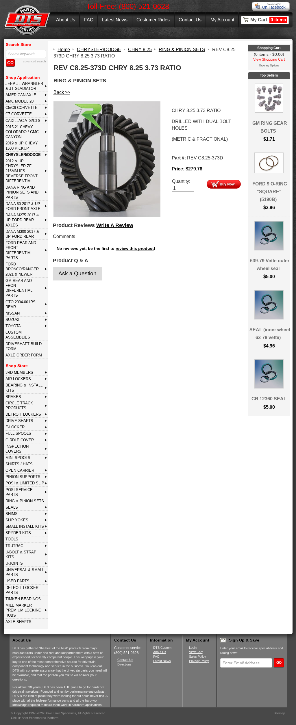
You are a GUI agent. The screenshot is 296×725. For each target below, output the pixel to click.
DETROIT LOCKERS (23, 414)
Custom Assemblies (17, 334)
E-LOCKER (15, 427)
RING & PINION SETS (24, 501)
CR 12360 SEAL (268, 398)
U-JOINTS (14, 563)
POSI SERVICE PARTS (19, 492)
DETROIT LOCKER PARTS (21, 590)
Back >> (61, 92)
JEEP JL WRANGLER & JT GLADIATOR (24, 86)
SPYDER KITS (18, 533)
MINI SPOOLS (17, 458)
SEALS (11, 507)
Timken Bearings (23, 599)
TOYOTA (13, 326)
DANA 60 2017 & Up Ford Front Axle (22, 206)
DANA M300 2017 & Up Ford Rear (22, 234)
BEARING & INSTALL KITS (23, 387)
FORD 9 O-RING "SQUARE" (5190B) (269, 191)
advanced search (34, 61)
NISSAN (12, 313)
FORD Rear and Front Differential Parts (20, 250)
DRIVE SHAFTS (19, 421)
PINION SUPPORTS (22, 477)
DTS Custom (162, 647)
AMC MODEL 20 (19, 101)
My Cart (268, 19)
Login (193, 647)
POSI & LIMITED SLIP (24, 483)
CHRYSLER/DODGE (23, 155)
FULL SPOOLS (18, 433)
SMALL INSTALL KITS (24, 526)
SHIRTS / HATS (19, 464)
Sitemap (279, 713)
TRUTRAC (14, 546)
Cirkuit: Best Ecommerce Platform (34, 718)
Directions (124, 664)
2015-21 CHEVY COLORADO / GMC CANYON (22, 132)
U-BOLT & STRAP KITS (20, 554)
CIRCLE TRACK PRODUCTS (19, 405)
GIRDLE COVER (19, 440)
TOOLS (11, 539)
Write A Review (114, 225)
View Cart (196, 652)
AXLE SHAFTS (18, 622)
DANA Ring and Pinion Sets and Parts (21, 192)
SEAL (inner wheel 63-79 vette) (269, 333)
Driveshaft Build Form (23, 346)
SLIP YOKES (16, 520)
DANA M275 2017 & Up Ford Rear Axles (22, 220)
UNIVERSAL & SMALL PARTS (24, 572)
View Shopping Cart (269, 59)
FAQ (88, 19)
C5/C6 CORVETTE (21, 107)
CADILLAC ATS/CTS (22, 120)
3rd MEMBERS (19, 372)
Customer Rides (153, 19)
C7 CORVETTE (18, 114)
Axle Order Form (23, 355)
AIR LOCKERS (18, 379)
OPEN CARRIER (19, 470)
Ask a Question (77, 273)
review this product (135, 248)
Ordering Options (269, 65)
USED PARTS (17, 581)
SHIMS (11, 514)
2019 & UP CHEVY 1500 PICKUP (21, 145)
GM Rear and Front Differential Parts (18, 288)
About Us (65, 19)
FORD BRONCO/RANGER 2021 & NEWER (22, 269)
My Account (222, 19)
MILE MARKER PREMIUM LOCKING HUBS (23, 610)
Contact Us (190, 19)
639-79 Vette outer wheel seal (269, 264)
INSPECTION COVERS (17, 448)
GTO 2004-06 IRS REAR (20, 304)
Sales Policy (197, 656)
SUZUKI (12, 319)
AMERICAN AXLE (20, 95)
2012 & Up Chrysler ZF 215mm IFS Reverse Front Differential (21, 171)
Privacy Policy (199, 661)
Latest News (114, 19)
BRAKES (13, 397)
